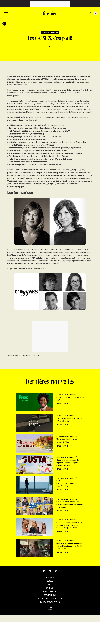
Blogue (50, 581)
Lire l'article (62, 404)
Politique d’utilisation (50, 602)
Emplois (50, 584)
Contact (50, 588)
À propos (50, 577)
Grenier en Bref (50, 595)
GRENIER (50, 607)
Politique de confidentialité (50, 598)
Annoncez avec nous (50, 591)
